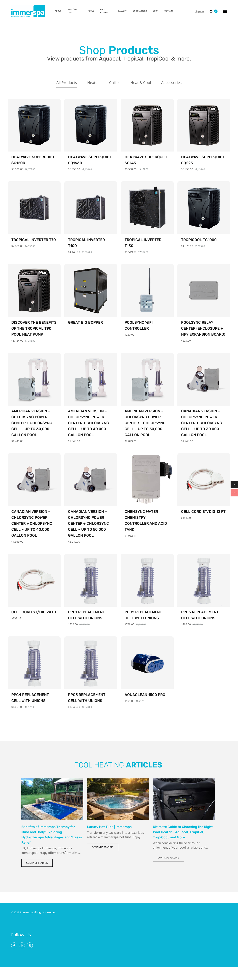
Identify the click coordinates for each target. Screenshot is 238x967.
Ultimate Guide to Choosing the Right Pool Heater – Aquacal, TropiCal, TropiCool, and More (183, 832)
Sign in (199, 11)
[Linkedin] (22, 945)
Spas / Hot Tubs (72, 11)
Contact (168, 11)
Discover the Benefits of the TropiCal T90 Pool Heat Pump (34, 328)
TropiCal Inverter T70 (33, 240)
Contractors (140, 11)
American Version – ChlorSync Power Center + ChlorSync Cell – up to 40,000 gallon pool (88, 423)
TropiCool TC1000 (199, 240)
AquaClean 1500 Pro (145, 694)
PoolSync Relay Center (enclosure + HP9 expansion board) (203, 328)
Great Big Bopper (85, 322)
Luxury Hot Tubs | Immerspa (109, 827)
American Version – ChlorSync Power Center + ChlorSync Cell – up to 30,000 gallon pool (31, 423)
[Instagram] (30, 945)
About (58, 11)
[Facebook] (14, 945)
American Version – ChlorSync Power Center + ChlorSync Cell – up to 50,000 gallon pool (145, 423)
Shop (155, 11)
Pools (91, 11)
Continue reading (37, 862)
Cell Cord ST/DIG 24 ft (34, 612)
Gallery (122, 11)
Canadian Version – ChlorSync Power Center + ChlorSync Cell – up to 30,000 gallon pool (201, 423)
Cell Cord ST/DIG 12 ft (203, 511)
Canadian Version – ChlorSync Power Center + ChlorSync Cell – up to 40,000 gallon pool (31, 523)
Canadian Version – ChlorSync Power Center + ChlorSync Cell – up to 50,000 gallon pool (88, 523)
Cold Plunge (104, 11)
